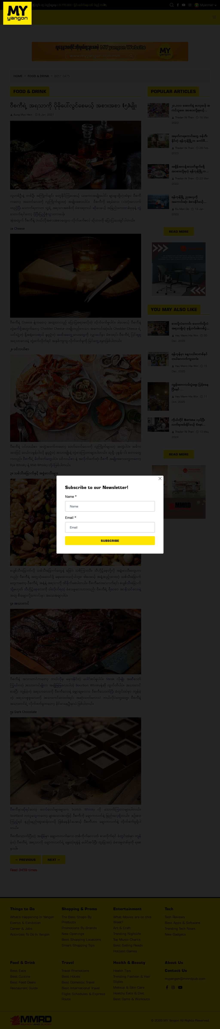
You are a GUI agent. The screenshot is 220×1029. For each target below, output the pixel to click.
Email (70, 518)
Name (71, 497)
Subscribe (110, 540)
